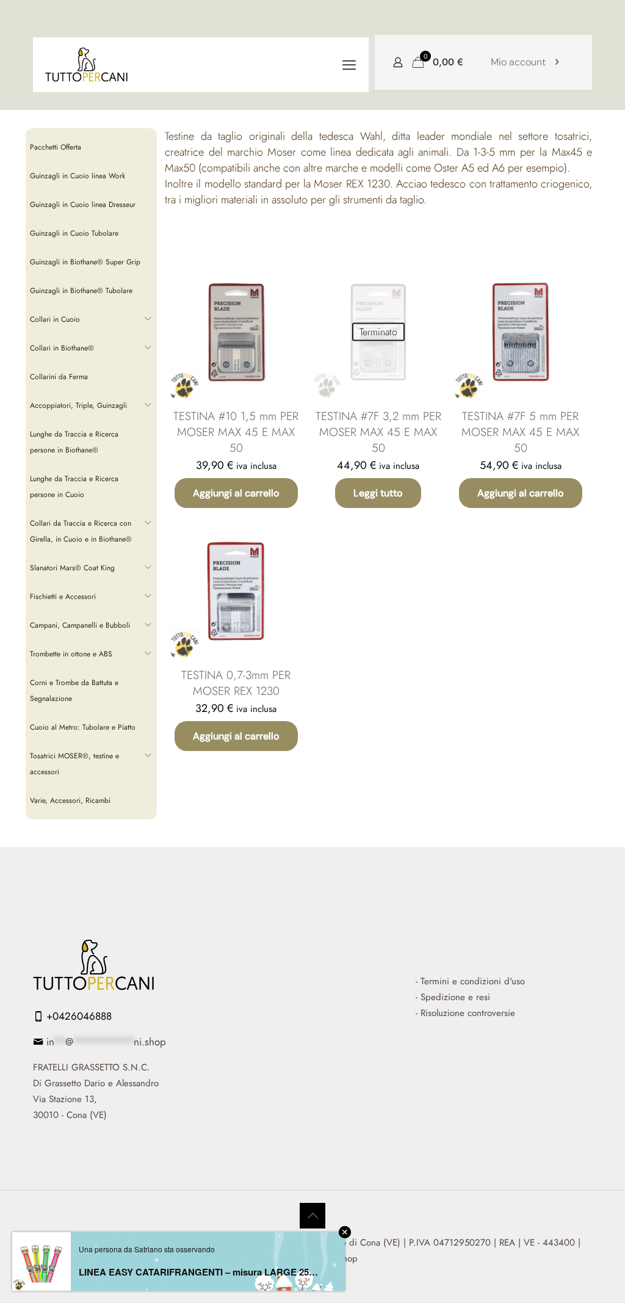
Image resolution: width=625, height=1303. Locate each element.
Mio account (518, 62)
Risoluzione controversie (468, 1013)
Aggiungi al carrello (236, 493)
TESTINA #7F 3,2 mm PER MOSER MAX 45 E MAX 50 (378, 432)
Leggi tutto (378, 493)
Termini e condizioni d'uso (473, 981)
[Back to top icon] (312, 1216)
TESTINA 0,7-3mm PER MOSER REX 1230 (236, 683)
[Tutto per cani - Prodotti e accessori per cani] (86, 64)
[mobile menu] (349, 64)
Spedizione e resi (455, 997)
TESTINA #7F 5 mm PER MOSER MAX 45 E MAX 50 (520, 432)
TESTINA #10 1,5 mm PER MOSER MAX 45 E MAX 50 (235, 432)
